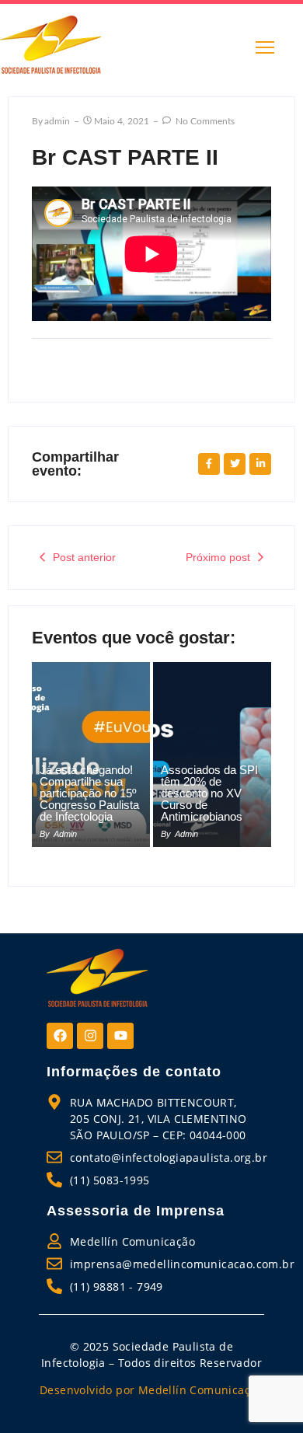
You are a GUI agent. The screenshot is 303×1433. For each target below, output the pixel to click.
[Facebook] (60, 1036)
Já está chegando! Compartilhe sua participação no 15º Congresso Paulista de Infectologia (89, 793)
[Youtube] (120, 1036)
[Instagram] (90, 1036)
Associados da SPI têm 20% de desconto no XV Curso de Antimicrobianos (209, 793)
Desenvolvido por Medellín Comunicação (151, 1389)
